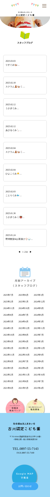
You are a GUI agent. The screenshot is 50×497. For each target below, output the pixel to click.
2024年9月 (39, 308)
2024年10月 (24, 308)
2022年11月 (8, 355)
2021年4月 (39, 388)
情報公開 (17, 439)
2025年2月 (8, 301)
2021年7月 (39, 381)
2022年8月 (8, 361)
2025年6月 (23, 295)
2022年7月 (23, 361)
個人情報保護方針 (30, 439)
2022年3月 (39, 368)
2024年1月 (8, 328)
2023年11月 (39, 328)
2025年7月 (8, 295)
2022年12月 (39, 348)
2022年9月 (39, 355)
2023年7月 (39, 335)
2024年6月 (39, 315)
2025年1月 (23, 301)
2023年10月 (8, 335)
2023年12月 (24, 328)
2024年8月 (8, 315)
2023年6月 (8, 341)
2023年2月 (8, 348)
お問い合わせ (25, 486)
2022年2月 (8, 375)
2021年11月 (24, 375)
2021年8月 (23, 381)
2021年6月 (8, 388)
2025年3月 (39, 295)
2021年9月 (8, 381)
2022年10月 (24, 355)
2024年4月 (23, 321)
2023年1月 (23, 348)
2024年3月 (39, 321)
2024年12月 (39, 301)
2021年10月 (39, 375)
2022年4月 (23, 368)
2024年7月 (23, 315)
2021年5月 (23, 388)
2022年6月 (39, 361)
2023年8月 (23, 335)
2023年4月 (23, 341)
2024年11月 (8, 308)
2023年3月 (39, 341)
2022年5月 (8, 368)
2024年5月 (8, 321)
